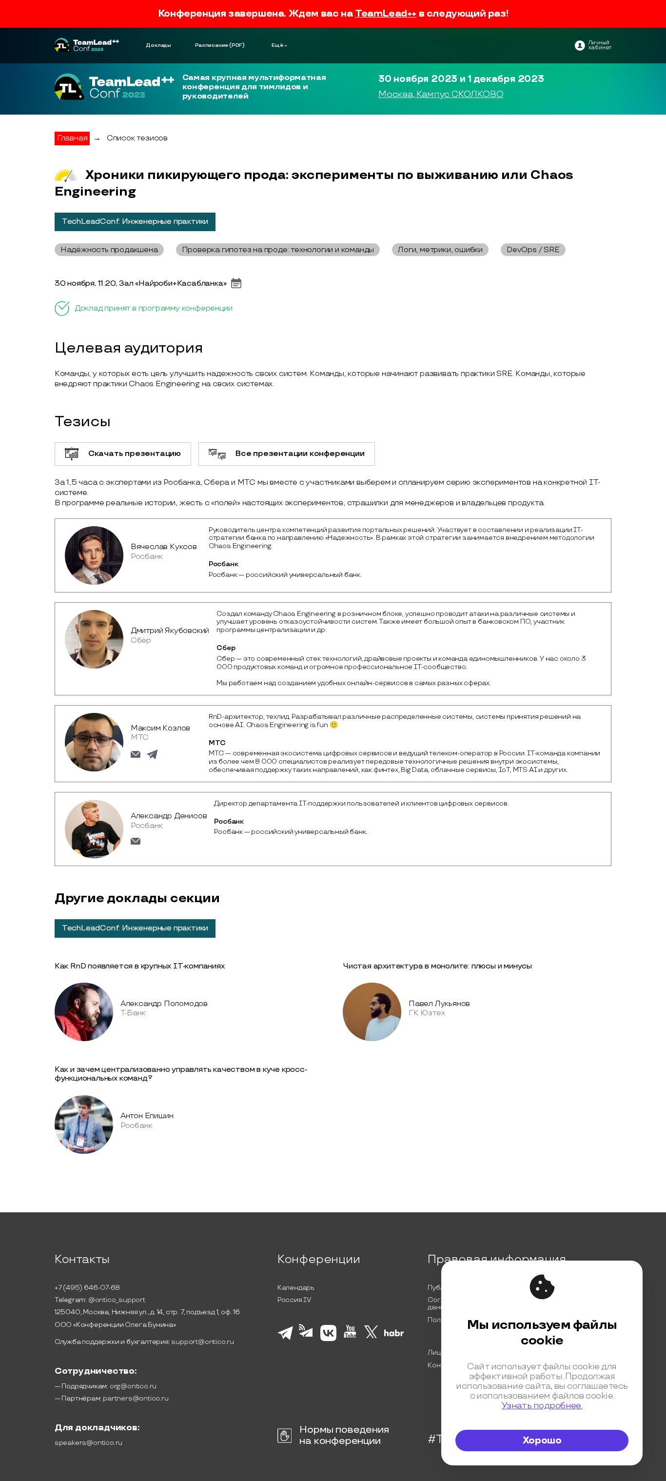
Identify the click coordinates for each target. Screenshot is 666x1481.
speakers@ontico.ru (88, 1442)
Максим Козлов (160, 728)
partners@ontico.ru (135, 1398)
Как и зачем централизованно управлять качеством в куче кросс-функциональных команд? (181, 1074)
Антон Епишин (147, 1116)
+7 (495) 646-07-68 (87, 1287)
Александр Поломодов (164, 1003)
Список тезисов (137, 138)
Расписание (211, 45)
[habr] (394, 1335)
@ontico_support (116, 1299)
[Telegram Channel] (307, 1340)
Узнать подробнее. (542, 1406)
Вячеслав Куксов (164, 547)
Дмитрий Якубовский (170, 630)
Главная (72, 138)
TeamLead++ (385, 14)
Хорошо (542, 1440)
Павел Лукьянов (439, 1003)
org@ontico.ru (133, 1386)
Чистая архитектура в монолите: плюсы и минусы (437, 966)
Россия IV (294, 1299)
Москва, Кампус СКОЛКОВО (440, 94)
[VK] (328, 1340)
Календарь (295, 1287)
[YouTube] (350, 1339)
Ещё (277, 45)
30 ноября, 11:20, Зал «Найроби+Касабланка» (141, 283)
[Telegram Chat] (285, 1339)
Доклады (158, 45)
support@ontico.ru (202, 1341)
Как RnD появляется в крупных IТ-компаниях (140, 966)
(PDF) (237, 45)
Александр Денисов (169, 816)
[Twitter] (371, 1339)
